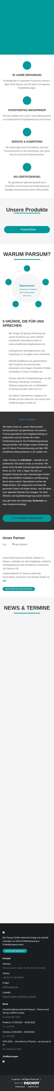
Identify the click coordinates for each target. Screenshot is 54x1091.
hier (4, 580)
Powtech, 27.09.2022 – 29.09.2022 (24, 746)
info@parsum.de (10, 987)
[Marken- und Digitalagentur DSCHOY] (27, 1084)
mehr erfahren (10, 689)
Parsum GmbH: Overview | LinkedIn (19, 996)
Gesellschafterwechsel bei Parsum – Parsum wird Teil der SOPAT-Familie (26, 1011)
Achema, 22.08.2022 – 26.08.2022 (24, 822)
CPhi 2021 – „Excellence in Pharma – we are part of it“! (27, 1043)
